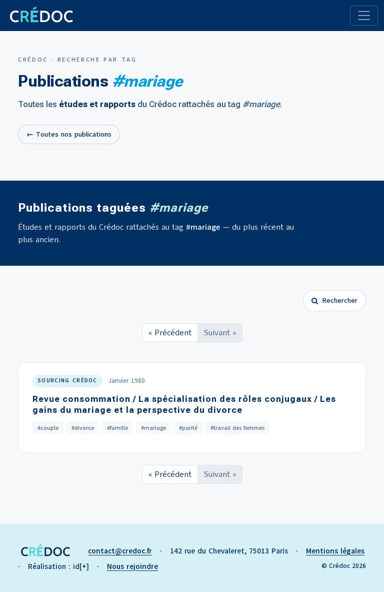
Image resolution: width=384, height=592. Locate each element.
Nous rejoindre (132, 566)
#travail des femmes (237, 428)
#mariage (153, 428)
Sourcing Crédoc (68, 380)
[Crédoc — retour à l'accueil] (41, 15)
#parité (188, 428)
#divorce (83, 428)
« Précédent (170, 332)
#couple (48, 428)
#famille (117, 428)
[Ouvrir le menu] (364, 16)
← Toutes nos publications (69, 134)
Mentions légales (335, 551)
